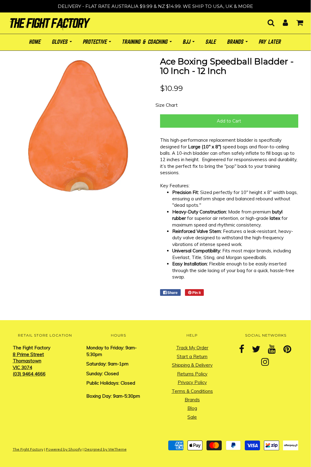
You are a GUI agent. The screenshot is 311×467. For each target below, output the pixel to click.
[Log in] (281, 21)
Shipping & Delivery (192, 365)
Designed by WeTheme (105, 449)
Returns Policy (192, 374)
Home (35, 42)
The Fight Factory (28, 449)
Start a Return (192, 356)
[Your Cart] (296, 21)
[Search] (267, 21)
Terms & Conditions (192, 391)
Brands (192, 400)
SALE (211, 42)
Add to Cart (229, 121)
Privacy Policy (192, 382)
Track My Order (192, 348)
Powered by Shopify (64, 449)
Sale (192, 417)
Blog (192, 408)
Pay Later (270, 42)
